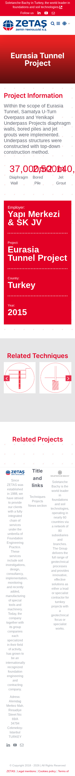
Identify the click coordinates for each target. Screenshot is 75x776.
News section (37, 505)
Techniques (37, 496)
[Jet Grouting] (55, 377)
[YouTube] (15, 745)
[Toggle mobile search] (53, 23)
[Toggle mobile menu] (59, 23)
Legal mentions (26, 771)
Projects (37, 501)
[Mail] (21, 745)
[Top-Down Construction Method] (20, 377)
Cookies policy (47, 771)
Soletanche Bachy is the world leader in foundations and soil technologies (59, 495)
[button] (67, 23)
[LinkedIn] (8, 745)
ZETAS (11, 771)
